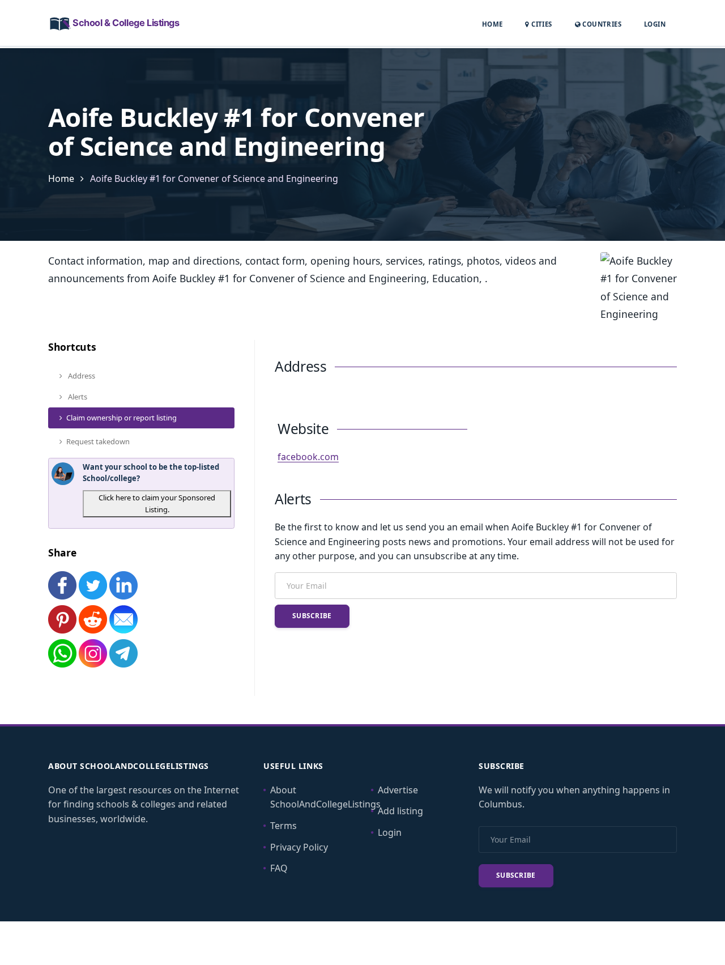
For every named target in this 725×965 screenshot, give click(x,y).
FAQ (279, 868)
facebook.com (308, 456)
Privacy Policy (299, 847)
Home (492, 24)
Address (80, 376)
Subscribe (312, 615)
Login (655, 23)
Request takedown (98, 441)
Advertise (398, 790)
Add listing (400, 811)
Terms (283, 825)
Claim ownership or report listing (121, 418)
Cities (541, 24)
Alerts (76, 397)
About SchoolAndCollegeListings (325, 797)
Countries (601, 23)
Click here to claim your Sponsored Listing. (157, 503)
